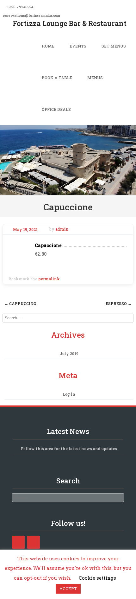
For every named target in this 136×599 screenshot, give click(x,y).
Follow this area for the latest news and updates (69, 448)
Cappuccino (20, 303)
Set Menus (114, 45)
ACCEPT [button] (68, 588)
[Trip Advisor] (33, 542)
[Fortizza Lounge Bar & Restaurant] (68, 191)
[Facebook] (18, 542)
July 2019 (69, 353)
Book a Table (57, 77)
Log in (69, 394)
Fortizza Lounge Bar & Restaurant (70, 23)
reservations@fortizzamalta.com (31, 15)
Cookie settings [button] (97, 578)
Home (48, 45)
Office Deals (56, 109)
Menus (95, 77)
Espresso (119, 303)
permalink (49, 278)
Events (78, 45)
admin (62, 229)
